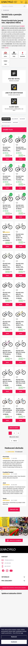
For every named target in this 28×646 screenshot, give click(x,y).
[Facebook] (3, 570)
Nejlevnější (15, 118)
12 (18, 433)
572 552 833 (8, 563)
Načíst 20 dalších (14, 427)
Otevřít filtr (8, 129)
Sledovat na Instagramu (15, 540)
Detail (7, 159)
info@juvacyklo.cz (9, 560)
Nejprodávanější (6, 122)
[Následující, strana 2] (14, 433)
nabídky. (7, 47)
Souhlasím (14, 642)
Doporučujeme (6, 118)
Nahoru (15, 440)
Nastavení (14, 637)
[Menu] (26, 2)
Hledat (24, 6)
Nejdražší (22, 118)
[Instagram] (6, 570)
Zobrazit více (14, 509)
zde (22, 633)
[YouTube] (11, 570)
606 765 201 (8, 566)
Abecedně (15, 122)
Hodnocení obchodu (14, 448)
